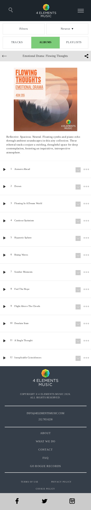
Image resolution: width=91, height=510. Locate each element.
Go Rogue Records (45, 466)
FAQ (45, 457)
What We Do (45, 441)
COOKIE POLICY (45, 489)
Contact (45, 449)
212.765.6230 (45, 419)
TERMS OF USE (30, 482)
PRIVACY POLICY (61, 482)
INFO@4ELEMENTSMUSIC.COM (45, 413)
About (45, 433)
